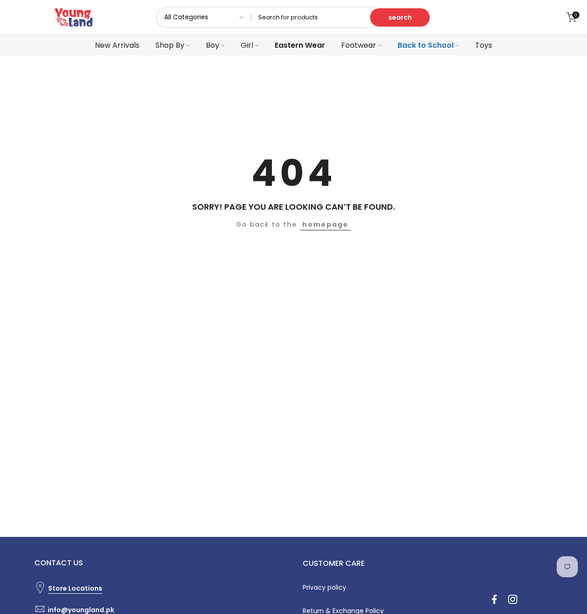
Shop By (169, 45)
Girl (247, 45)
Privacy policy (324, 587)
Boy (212, 45)
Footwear (358, 45)
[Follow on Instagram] (512, 599)
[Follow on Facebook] (494, 599)
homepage (325, 224)
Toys (483, 45)
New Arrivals (117, 45)
